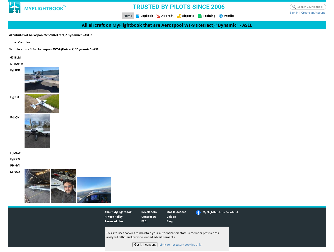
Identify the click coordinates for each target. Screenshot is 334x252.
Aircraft (167, 16)
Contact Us (148, 216)
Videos (171, 216)
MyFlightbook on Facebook (221, 212)
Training (209, 16)
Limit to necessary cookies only (181, 244)
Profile (229, 16)
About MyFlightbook (118, 212)
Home (128, 16)
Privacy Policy (113, 216)
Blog (169, 221)
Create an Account (313, 13)
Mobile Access (176, 212)
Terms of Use (114, 221)
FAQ (144, 221)
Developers (149, 212)
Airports (188, 16)
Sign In (294, 13)
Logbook (146, 16)
